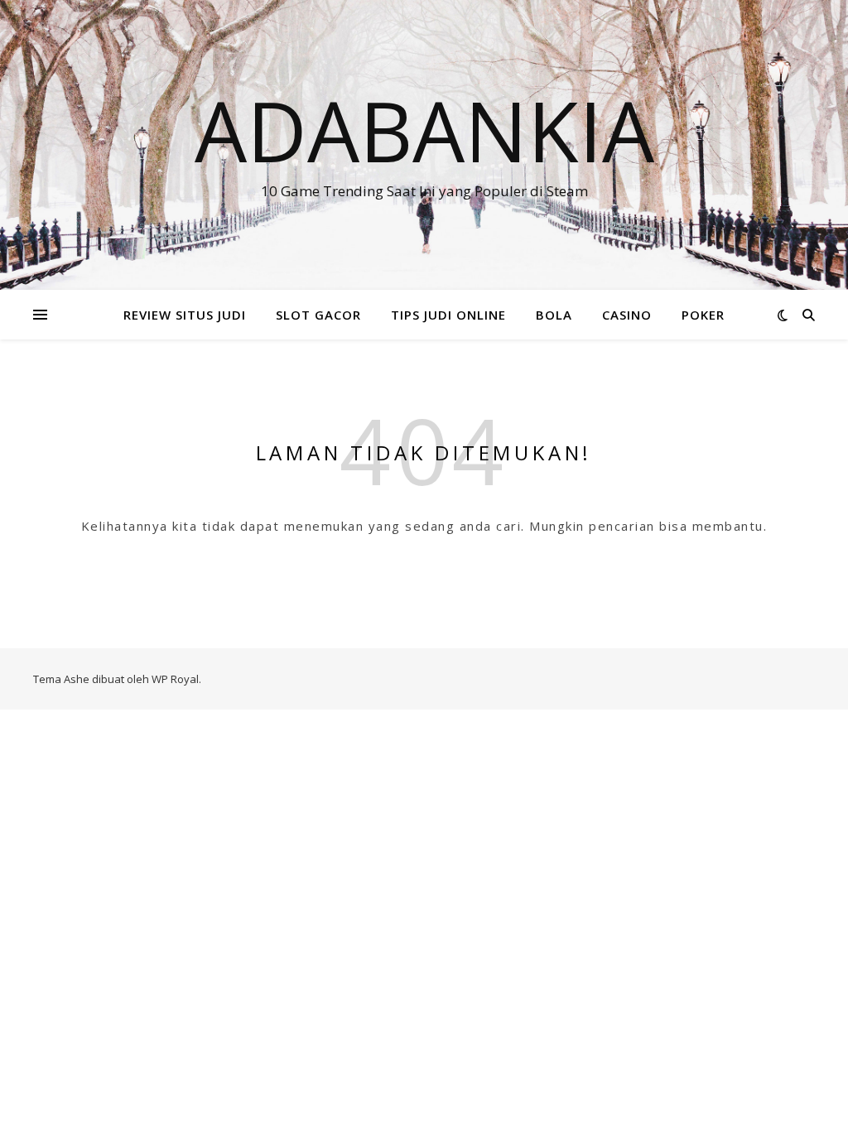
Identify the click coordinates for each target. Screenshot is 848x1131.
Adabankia (424, 130)
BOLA (554, 314)
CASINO (627, 314)
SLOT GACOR (318, 314)
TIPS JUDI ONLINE (448, 314)
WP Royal (175, 678)
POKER (703, 314)
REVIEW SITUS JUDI (184, 314)
